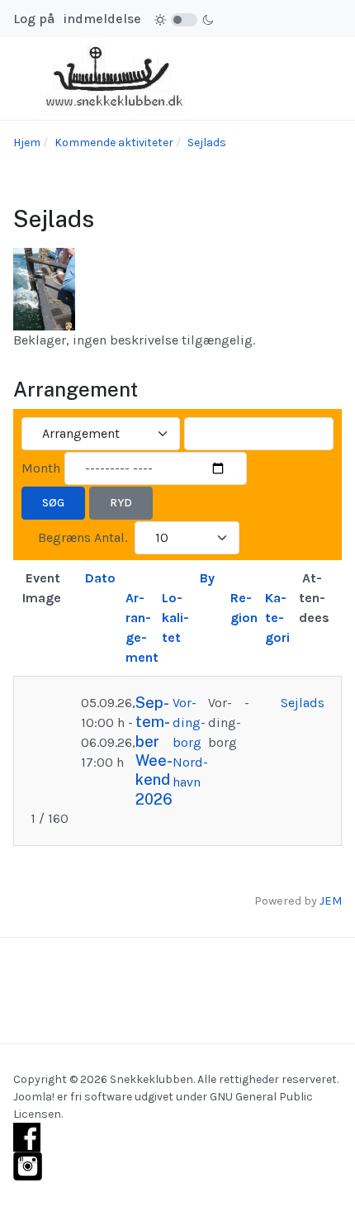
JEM (331, 901)
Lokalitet (175, 617)
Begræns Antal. (82, 537)
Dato (100, 578)
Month (40, 468)
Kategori (277, 617)
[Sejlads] (44, 288)
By (207, 578)
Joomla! (33, 1097)
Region (244, 607)
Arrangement (142, 627)
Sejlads (302, 702)
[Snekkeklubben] (116, 77)
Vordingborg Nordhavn (190, 742)
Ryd (121, 503)
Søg (53, 503)
